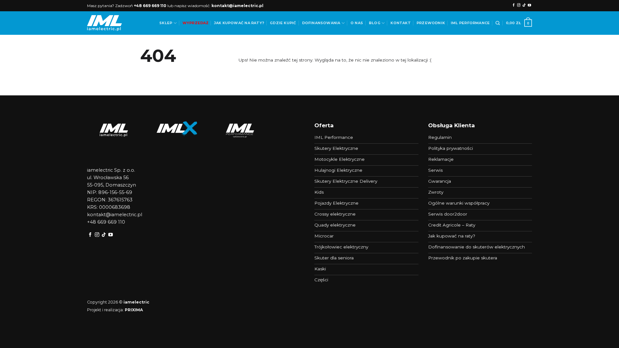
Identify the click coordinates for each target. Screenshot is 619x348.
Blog (374, 23)
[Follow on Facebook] (513, 5)
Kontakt (400, 23)
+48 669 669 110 (150, 5)
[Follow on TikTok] (524, 5)
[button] (519, 23)
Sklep (165, 23)
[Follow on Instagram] (518, 5)
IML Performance (470, 23)
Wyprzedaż (195, 23)
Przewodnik (431, 23)
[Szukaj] (498, 23)
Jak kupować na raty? (239, 23)
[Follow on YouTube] (529, 5)
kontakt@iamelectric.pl (237, 5)
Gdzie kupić (283, 23)
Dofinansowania (321, 23)
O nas (356, 23)
